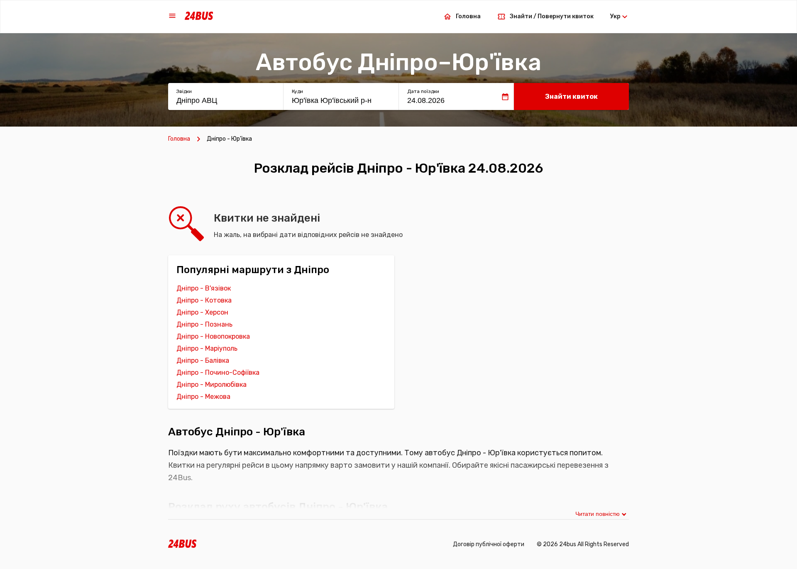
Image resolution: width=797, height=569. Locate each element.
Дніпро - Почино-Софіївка (217, 372)
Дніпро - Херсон (202, 312)
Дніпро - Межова (203, 396)
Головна (468, 16)
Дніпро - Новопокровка (213, 336)
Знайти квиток (571, 96)
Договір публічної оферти (488, 544)
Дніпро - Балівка (202, 360)
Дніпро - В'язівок (203, 288)
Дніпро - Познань (204, 324)
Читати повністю (597, 513)
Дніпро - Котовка (204, 300)
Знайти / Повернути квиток (552, 16)
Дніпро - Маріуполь (206, 348)
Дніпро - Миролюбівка (211, 384)
